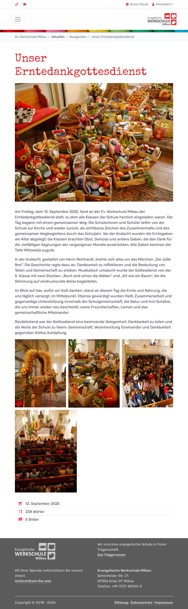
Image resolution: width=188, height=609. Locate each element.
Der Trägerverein (111, 555)
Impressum (163, 603)
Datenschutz (141, 603)
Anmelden (163, 4)
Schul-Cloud (139, 4)
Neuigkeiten (78, 37)
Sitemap (121, 603)
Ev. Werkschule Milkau (31, 37)
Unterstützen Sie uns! (33, 581)
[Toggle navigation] (17, 19)
